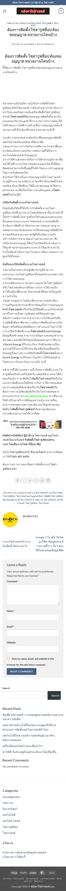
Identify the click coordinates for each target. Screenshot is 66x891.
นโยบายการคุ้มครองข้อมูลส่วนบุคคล (24, 852)
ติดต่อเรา (38, 881)
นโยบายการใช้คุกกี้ (14, 856)
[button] (5, 11)
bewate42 (49, 44)
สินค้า (59, 878)
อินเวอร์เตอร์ (21, 23)
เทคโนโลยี (9, 814)
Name (11, 610)
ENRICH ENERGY (13, 435)
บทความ (10, 23)
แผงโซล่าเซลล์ (34, 23)
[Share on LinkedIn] (48, 480)
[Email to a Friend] (36, 480)
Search (6, 688)
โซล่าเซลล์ (21, 496)
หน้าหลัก (7, 878)
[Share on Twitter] (30, 480)
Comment (13, 581)
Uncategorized (11, 796)
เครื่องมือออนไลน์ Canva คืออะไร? (23, 745)
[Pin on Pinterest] (42, 480)
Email (10, 626)
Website (11, 642)
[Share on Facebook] (24, 480)
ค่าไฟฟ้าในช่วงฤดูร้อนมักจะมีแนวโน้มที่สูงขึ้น (29, 751)
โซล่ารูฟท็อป (47, 23)
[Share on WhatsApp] (17, 480)
